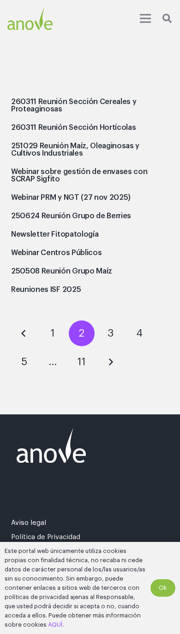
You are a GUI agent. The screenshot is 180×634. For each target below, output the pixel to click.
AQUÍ (55, 625)
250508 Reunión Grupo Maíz (61, 271)
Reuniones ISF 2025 (46, 289)
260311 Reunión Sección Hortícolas (73, 127)
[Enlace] (30, 18)
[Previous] (24, 333)
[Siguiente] (110, 362)
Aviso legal (28, 522)
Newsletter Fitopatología (54, 234)
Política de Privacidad (45, 537)
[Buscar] (167, 18)
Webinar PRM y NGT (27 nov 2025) (71, 197)
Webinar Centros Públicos (56, 252)
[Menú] (145, 18)
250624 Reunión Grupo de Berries (71, 216)
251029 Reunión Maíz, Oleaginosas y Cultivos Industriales (75, 149)
